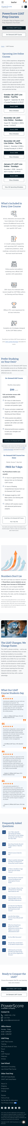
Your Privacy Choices (7, 1103)
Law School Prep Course (8, 1069)
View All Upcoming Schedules (14, 187)
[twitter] (4, 1108)
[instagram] (15, 1108)
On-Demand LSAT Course (14, 35)
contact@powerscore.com (12, 1020)
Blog (2, 1051)
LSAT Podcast (5, 1054)
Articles (3, 1059)
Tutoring (3, 1044)
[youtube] (11, 1108)
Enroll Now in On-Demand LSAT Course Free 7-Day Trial (14, 519)
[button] (2, 2)
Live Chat (7, 1018)
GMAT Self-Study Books (8, 1079)
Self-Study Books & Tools (9, 1047)
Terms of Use (5, 1098)
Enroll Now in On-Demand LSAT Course (14, 441)
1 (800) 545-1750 (9, 1015)
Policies (3, 1095)
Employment (5, 1089)
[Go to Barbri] (14, 2)
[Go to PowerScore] (6, 7)
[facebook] (2, 1108)
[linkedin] (8, 1108)
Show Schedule (14, 111)
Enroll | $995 (14, 106)
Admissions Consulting (8, 1067)
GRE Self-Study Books (8, 1077)
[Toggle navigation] (22, 7)
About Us (4, 1084)
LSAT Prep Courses (7, 1042)
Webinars (4, 1056)
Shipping (4, 1086)
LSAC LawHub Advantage (11, 342)
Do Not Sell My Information (9, 1100)
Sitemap (3, 1091)
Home (2, 46)
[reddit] (18, 1108)
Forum (3, 1049)
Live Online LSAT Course (14, 28)
